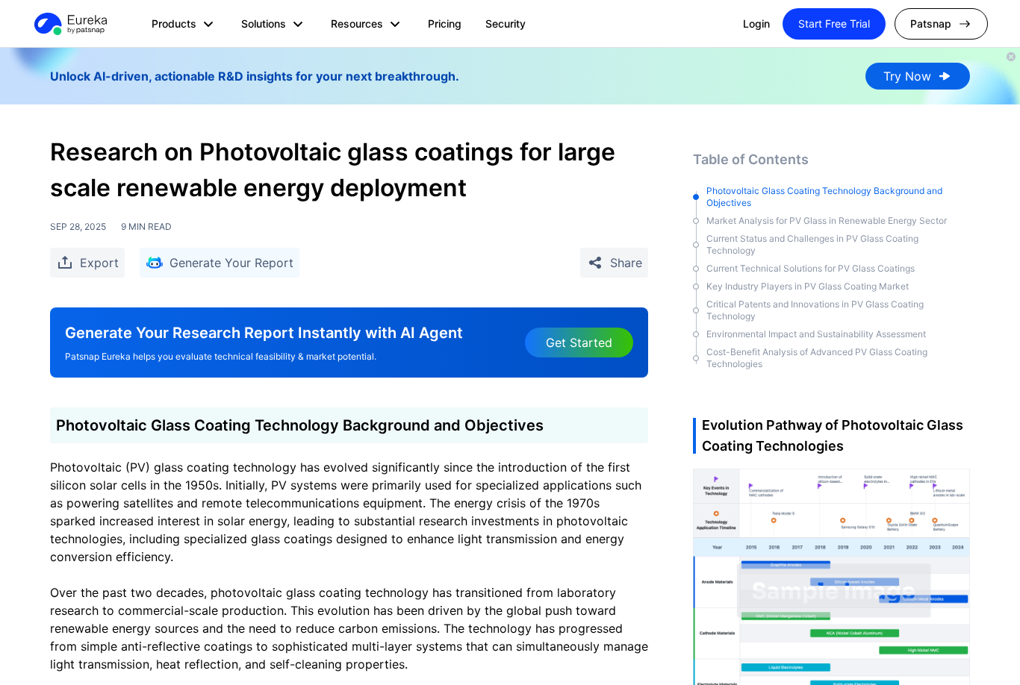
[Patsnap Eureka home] (69, 24)
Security (505, 23)
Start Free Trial (834, 23)
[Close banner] (1011, 57)
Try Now (907, 76)
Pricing (444, 23)
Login (756, 23)
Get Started (579, 342)
